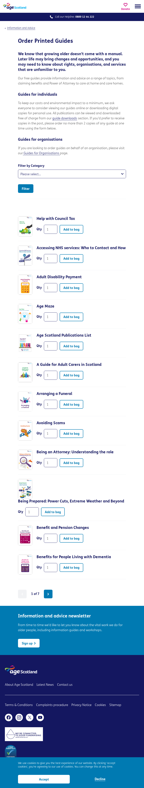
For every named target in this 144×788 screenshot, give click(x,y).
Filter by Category (31, 166)
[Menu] (138, 6)
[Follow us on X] (29, 717)
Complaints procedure (52, 705)
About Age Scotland (19, 684)
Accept (44, 779)
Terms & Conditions (19, 705)
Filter (26, 189)
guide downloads (64, 118)
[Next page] (48, 594)
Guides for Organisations (41, 153)
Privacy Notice (81, 705)
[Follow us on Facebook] (8, 717)
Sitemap (115, 705)
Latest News (45, 684)
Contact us (65, 684)
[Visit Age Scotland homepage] (14, 6)
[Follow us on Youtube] (40, 717)
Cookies (100, 705)
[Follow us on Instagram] (19, 717)
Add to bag (71, 229)
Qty (39, 229)
